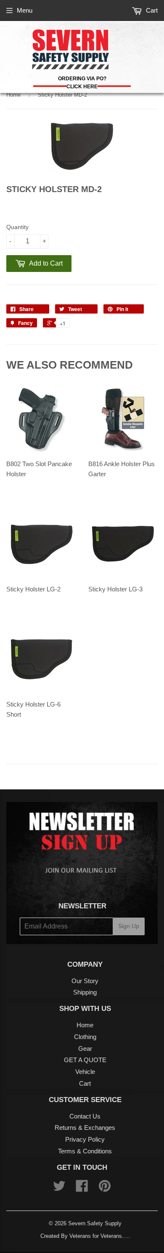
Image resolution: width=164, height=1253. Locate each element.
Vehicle (85, 1071)
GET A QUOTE (85, 1059)
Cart (151, 10)
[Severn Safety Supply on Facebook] (82, 1188)
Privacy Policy (85, 1139)
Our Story (84, 980)
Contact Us (85, 1116)
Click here (82, 87)
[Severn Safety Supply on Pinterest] (104, 1188)
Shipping (85, 992)
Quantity (17, 227)
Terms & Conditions (85, 1151)
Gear (85, 1048)
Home (13, 95)
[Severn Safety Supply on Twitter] (59, 1188)
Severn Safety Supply (95, 1223)
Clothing (85, 1036)
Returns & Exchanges (85, 1127)
